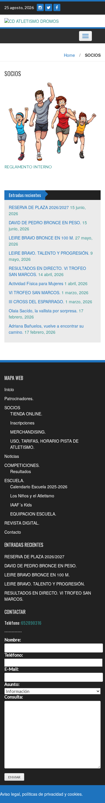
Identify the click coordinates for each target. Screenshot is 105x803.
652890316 (31, 622)
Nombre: (12, 639)
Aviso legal (10, 794)
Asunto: (12, 684)
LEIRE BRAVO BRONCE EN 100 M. (41, 238)
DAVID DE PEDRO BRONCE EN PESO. (45, 222)
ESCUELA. (14, 480)
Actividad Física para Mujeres (36, 283)
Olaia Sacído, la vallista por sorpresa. (43, 311)
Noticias (11, 456)
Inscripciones (22, 423)
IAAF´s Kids (21, 505)
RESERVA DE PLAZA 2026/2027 (39, 207)
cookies (75, 794)
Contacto (12, 532)
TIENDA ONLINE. (26, 414)
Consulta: (13, 696)
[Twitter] (48, 7)
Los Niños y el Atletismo (32, 496)
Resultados (20, 471)
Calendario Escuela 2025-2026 (38, 486)
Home (69, 55)
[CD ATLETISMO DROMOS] (31, 20)
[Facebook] (56, 7)
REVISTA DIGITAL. (21, 523)
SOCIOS (12, 407)
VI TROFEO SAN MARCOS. (34, 292)
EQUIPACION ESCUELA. (33, 514)
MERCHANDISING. (28, 432)
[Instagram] (40, 7)
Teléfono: (13, 655)
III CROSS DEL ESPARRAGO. (36, 301)
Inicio (9, 389)
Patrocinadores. (19, 398)
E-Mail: (11, 669)
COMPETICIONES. (22, 465)
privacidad (53, 794)
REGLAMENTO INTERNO (28, 166)
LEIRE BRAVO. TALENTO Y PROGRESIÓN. (49, 253)
